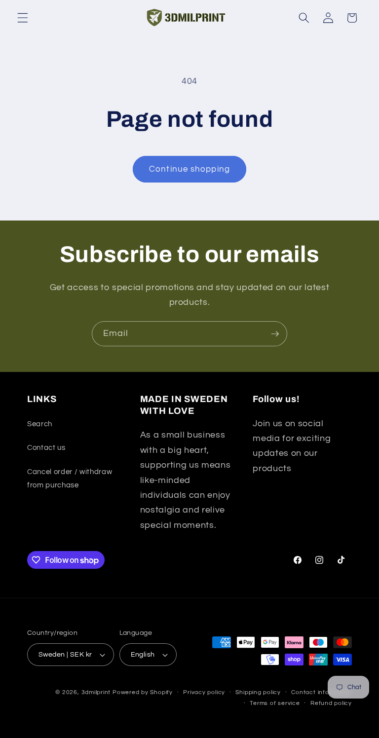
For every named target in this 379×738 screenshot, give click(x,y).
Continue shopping (189, 169)
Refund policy (331, 703)
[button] (23, 18)
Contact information (321, 692)
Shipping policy (258, 692)
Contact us (46, 447)
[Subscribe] (275, 334)
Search (39, 424)
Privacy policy (204, 692)
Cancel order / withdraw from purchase (69, 478)
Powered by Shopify (143, 692)
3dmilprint (96, 692)
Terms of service (275, 703)
